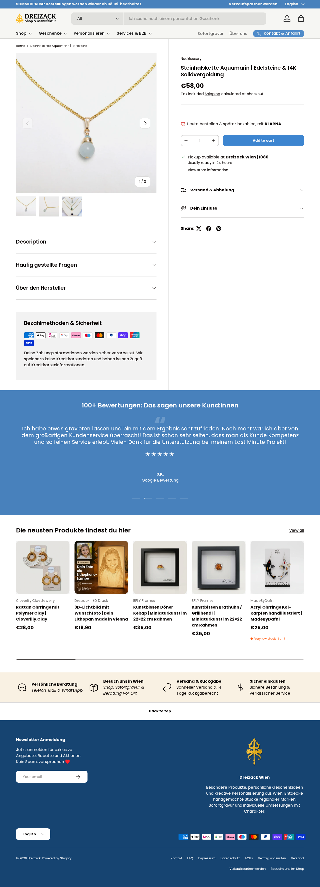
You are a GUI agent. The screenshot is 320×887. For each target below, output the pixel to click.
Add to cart (263, 140)
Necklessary (191, 58)
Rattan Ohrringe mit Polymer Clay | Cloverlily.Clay (38, 613)
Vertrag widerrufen (272, 858)
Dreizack (34, 858)
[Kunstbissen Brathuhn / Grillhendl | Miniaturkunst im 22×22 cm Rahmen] (218, 567)
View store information (208, 169)
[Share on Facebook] (209, 229)
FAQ (190, 858)
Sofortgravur (211, 33)
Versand (297, 858)
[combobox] (168, 18)
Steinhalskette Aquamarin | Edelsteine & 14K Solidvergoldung (60, 46)
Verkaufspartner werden (253, 3)
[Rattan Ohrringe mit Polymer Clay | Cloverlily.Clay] (43, 567)
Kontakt (176, 858)
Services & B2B (131, 33)
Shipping (212, 93)
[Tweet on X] (199, 229)
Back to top (160, 711)
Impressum (207, 858)
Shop (21, 33)
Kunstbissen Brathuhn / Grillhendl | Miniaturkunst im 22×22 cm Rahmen (217, 616)
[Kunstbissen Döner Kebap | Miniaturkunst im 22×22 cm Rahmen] (160, 567)
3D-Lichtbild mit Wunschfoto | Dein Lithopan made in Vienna (101, 613)
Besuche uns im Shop (287, 869)
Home (20, 46)
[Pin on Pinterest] (219, 229)
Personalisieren (89, 33)
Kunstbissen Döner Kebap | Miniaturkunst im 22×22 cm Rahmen (160, 613)
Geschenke (50, 33)
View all (296, 530)
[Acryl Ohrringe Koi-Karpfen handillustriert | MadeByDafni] (277, 567)
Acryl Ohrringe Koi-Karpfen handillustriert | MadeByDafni (276, 613)
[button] (301, 18)
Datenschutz (230, 858)
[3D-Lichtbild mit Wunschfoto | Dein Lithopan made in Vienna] (101, 567)
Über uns (238, 33)
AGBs (249, 858)
